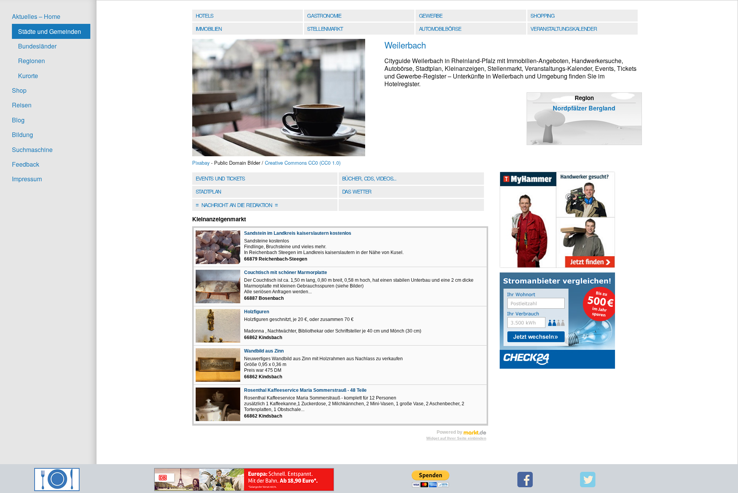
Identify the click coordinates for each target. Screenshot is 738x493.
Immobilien (209, 28)
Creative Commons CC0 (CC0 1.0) (303, 162)
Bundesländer (37, 46)
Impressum (27, 178)
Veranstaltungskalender (563, 28)
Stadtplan (208, 191)
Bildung (22, 134)
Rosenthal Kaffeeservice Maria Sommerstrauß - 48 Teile (305, 390)
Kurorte (28, 75)
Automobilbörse (440, 28)
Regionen (31, 60)
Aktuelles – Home (36, 16)
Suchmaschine (32, 149)
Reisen (22, 104)
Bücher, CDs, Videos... (369, 178)
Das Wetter (356, 191)
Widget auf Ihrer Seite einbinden (456, 438)
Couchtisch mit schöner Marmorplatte (285, 272)
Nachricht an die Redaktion (237, 205)
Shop (19, 90)
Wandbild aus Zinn (264, 351)
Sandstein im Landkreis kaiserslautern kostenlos (297, 233)
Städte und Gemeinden (49, 31)
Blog (18, 119)
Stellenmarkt (324, 28)
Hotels (204, 15)
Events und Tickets (220, 178)
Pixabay (200, 162)
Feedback (25, 164)
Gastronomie (324, 15)
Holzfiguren (256, 311)
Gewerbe (430, 15)
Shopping (542, 15)
